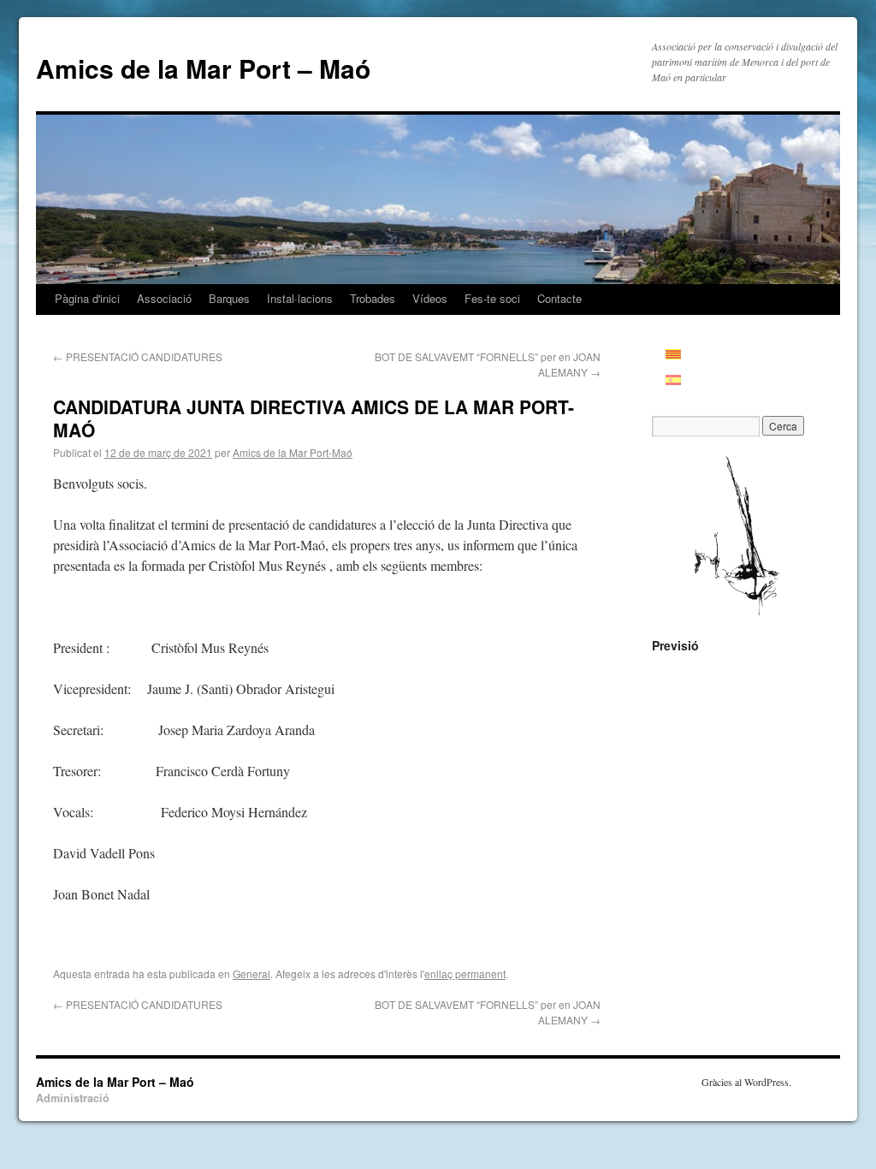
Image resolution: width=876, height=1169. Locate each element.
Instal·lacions (300, 298)
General (251, 973)
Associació (164, 298)
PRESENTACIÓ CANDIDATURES (137, 356)
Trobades (372, 298)
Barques (229, 298)
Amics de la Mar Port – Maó (203, 68)
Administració (73, 1098)
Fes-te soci (492, 298)
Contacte (559, 298)
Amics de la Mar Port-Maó (292, 452)
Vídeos (429, 298)
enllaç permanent (465, 973)
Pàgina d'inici (87, 298)
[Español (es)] (682, 380)
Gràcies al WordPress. (746, 1082)
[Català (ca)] (682, 354)
